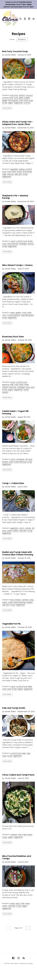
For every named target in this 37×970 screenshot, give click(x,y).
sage (4, 174)
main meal (23, 100)
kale (12, 384)
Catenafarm (14, 963)
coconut (29, 95)
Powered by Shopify (26, 963)
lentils (30, 241)
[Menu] (33, 18)
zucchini (27, 103)
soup (31, 100)
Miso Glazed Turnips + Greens (17, 265)
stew (32, 387)
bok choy (14, 95)
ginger (4, 100)
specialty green (27, 315)
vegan (10, 103)
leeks (30, 686)
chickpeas (20, 459)
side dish (18, 174)
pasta (29, 834)
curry (16, 98)
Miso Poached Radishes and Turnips (16, 857)
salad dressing (20, 462)
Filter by (12, 39)
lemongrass (13, 100)
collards (28, 528)
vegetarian (18, 103)
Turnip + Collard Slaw (13, 483)
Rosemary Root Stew (13, 336)
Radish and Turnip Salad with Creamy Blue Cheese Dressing (17, 553)
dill (26, 459)
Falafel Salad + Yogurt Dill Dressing (15, 412)
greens (19, 312)
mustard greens (13, 315)
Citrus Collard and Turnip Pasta (18, 774)
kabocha (5, 384)
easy (30, 459)
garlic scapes (24, 98)
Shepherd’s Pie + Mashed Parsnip (15, 196)
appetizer (14, 169)
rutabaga (23, 244)
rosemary (12, 387)
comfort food (7, 98)
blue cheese (15, 600)
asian (12, 312)
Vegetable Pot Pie (11, 623)
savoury (10, 174)
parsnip (15, 244)
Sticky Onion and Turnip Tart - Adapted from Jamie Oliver (17, 123)
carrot (12, 241)
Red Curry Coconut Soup (15, 51)
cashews (25, 600)
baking (21, 169)
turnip (4, 103)
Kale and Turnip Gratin (13, 708)
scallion (15, 531)
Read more (7, 108)
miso (4, 315)
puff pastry (27, 171)
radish (4, 602)
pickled (5, 462)
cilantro (22, 95)
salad (11, 462)
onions (19, 171)
